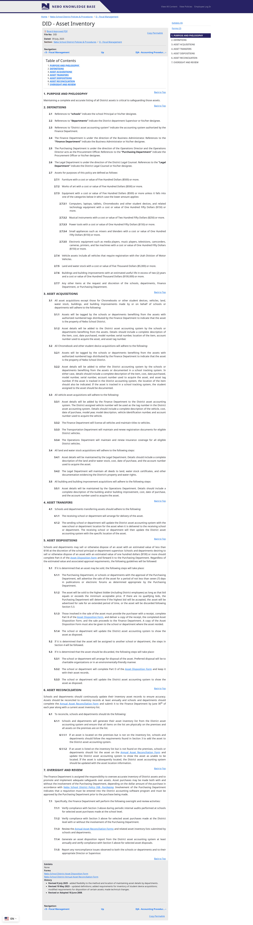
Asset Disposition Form (83, 557)
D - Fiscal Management (107, 16)
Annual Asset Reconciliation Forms (94, 828)
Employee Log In (202, 6)
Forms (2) (176, 28)
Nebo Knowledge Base (74, 6)
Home (44, 16)
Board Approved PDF (57, 31)
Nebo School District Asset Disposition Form (66, 873)
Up (102, 52)
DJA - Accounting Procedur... (151, 52)
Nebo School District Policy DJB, (89, 787)
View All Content (169, 6)
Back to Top (160, 92)
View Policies (185, 6)
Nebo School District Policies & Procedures (71, 16)
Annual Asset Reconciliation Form (79, 703)
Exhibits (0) (177, 23)
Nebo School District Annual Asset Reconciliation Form (71, 876)
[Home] (46, 7)
